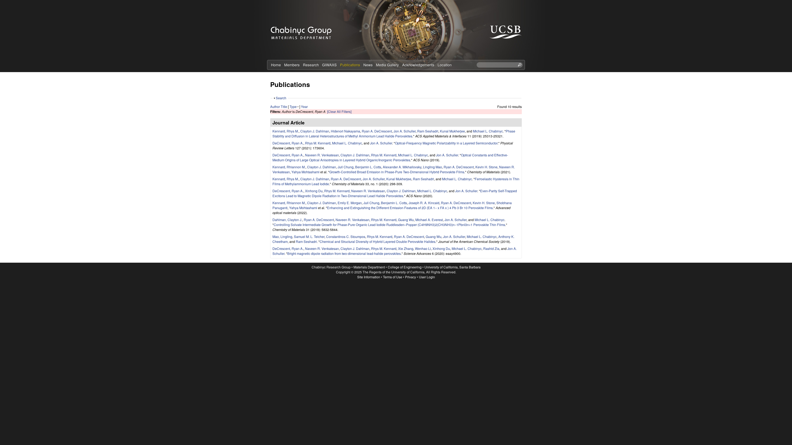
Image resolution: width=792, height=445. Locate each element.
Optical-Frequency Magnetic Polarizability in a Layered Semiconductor (446, 143)
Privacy (410, 277)
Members (292, 64)
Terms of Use (392, 277)
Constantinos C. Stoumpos (345, 236)
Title (284, 106)
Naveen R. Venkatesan (322, 155)
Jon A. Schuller (405, 131)
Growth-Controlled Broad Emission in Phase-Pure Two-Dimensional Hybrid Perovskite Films (396, 172)
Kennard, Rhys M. (285, 131)
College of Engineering (405, 267)
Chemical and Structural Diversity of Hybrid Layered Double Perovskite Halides (377, 241)
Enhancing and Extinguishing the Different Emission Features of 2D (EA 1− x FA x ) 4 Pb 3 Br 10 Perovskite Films (410, 207)
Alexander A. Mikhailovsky (402, 167)
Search (281, 98)
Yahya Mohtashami (305, 172)
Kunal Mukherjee (452, 131)
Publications (350, 64)
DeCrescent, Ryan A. (287, 143)
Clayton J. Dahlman (314, 131)
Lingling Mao (432, 167)
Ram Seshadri (427, 131)
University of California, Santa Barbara (452, 267)
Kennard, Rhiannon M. (288, 167)
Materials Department (369, 267)
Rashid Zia (491, 248)
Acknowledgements (418, 64)
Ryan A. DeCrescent (377, 131)
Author (275, 106)
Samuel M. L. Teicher (309, 236)
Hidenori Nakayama (345, 131)
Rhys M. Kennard (317, 143)
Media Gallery (387, 64)
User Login (427, 277)
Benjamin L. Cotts (368, 167)
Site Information (368, 277)
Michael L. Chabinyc (488, 131)
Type (293, 106)
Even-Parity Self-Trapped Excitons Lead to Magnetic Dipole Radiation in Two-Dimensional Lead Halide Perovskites (394, 193)
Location (445, 64)
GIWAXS (329, 64)
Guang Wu (406, 219)
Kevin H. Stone (486, 167)
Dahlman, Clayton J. (287, 219)
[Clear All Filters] (339, 111)
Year (304, 106)
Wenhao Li (423, 248)
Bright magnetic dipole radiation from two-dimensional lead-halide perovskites (344, 253)
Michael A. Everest (429, 219)
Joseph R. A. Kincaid (424, 202)
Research (311, 64)
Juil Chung (346, 167)
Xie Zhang (405, 248)
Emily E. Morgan (350, 202)
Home (276, 64)
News (368, 64)
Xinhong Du (314, 191)
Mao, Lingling (282, 236)
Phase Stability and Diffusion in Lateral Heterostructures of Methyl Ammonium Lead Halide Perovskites (393, 133)
